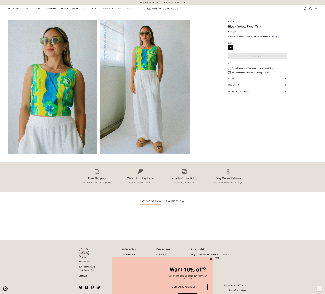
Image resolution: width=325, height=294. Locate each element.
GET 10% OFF (188, 266)
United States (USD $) (233, 285)
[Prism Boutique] (162, 9)
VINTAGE (232, 22)
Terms (186, 282)
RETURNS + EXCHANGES (239, 91)
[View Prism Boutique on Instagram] (81, 287)
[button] (13, 9)
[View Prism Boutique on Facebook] (92, 287)
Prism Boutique (84, 261)
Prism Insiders (238, 68)
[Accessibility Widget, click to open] (5, 288)
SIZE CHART (233, 85)
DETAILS (231, 78)
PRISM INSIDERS (146, 2)
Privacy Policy (178, 282)
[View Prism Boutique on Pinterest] (98, 287)
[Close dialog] (211, 228)
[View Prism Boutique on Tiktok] (86, 287)
